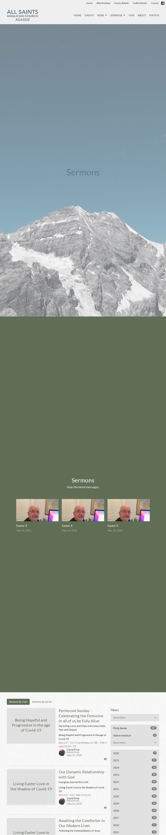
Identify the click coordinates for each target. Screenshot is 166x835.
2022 (134, 781)
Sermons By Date (18, 701)
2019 (134, 803)
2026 (134, 753)
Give (131, 15)
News (100, 15)
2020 (134, 796)
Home (77, 15)
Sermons (116, 15)
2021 (134, 789)
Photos (154, 15)
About (142, 15)
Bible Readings (103, 3)
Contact (155, 3)
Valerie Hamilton (134, 735)
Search (89, 3)
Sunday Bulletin (121, 3)
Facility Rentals (140, 3)
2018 (134, 810)
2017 (134, 817)
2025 (134, 760)
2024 (134, 767)
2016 (134, 825)
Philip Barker (134, 728)
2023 (134, 774)
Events (89, 15)
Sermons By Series (42, 701)
